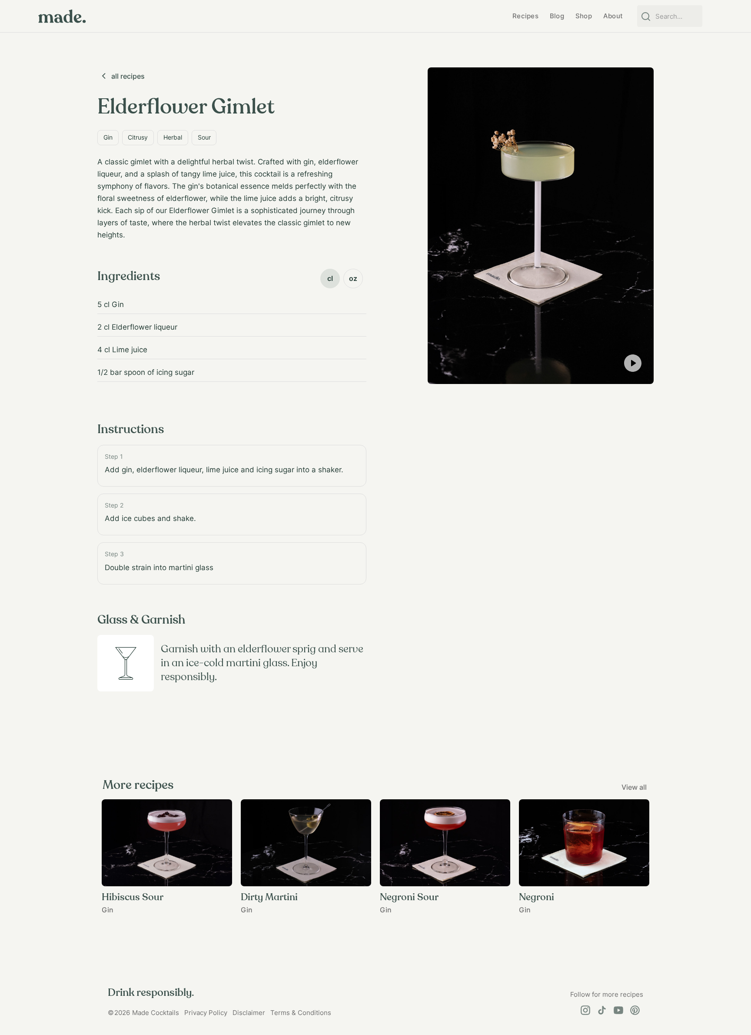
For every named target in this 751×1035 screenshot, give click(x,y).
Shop (583, 16)
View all (634, 787)
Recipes (525, 16)
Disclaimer (249, 1013)
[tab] (330, 278)
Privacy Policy (205, 1013)
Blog (557, 16)
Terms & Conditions (300, 1013)
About (613, 16)
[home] (62, 16)
